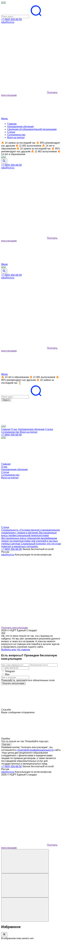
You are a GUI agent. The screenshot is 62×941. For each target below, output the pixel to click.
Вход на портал (16, 137)
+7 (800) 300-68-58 (11, 19)
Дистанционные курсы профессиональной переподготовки (29, 534)
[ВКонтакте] (23, 45)
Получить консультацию (14, 627)
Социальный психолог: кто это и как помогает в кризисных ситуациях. (31, 545)
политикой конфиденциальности (35, 750)
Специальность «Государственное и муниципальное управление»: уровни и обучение (30, 531)
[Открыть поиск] (4, 161)
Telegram (10, 671)
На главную (23, 649)
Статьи (11, 132)
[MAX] (23, 92)
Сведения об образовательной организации (32, 129)
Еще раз (6, 744)
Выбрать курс (8, 649)
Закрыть (6, 400)
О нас (14, 429)
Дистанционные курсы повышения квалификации (29, 538)
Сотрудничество (16, 134)
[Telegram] (23, 69)
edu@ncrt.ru (7, 22)
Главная (12, 123)
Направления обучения (20, 126)
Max (7, 674)
